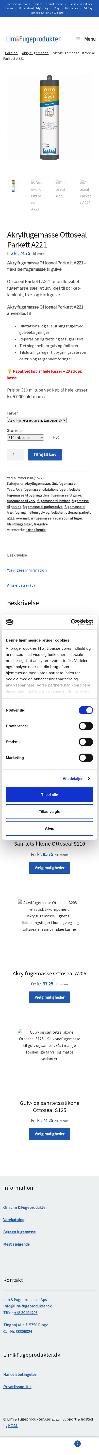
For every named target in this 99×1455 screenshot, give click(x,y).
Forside (11, 53)
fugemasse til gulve (66, 495)
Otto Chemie (36, 529)
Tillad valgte (49, 811)
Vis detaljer (73, 778)
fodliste (74, 489)
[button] (84, 82)
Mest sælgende (16, 1244)
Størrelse (15, 430)
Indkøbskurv (64, 1442)
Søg (25, 1446)
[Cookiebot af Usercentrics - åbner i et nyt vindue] (71, 622)
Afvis (49, 828)
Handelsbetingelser (20, 1374)
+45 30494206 (26, 1312)
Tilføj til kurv (45, 454)
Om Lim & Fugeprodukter (25, 1207)
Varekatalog (14, 1219)
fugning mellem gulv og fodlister (39, 512)
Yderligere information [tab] (27, 570)
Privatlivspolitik (17, 1386)
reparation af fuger (67, 518)
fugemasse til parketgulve (43, 506)
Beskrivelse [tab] (17, 555)
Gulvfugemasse (64, 483)
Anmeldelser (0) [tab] (21, 585)
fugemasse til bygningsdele (28, 495)
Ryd (56, 437)
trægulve (41, 524)
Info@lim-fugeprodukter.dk (27, 1305)
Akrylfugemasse (35, 53)
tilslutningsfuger (19, 524)
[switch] (86, 726)
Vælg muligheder (49, 867)
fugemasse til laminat (53, 501)
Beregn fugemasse (19, 1231)
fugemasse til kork (21, 501)
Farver (12, 413)
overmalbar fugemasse (34, 518)
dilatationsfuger (54, 489)
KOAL (13, 1425)
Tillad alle (49, 794)
